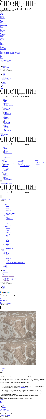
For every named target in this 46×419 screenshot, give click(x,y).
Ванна (7, 217)
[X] (4, 292)
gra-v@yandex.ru (3, 68)
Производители (2, 400)
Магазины (2, 401)
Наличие (3, 368)
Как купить (5, 252)
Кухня (7, 223)
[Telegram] (9, 292)
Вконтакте (3, 72)
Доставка (3, 370)
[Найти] (1, 12)
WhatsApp (3, 75)
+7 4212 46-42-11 (5, 61)
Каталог (5, 203)
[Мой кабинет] (0, 182)
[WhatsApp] (7, 292)
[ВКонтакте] (0, 292)
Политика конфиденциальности (6, 415)
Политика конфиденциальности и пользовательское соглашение (15, 262)
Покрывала (2, 303)
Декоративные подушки (7, 303)
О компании (2, 399)
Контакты (1, 402)
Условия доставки (8, 258)
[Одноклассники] (2, 292)
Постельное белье (8, 210)
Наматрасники (8, 228)
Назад (7, 205)
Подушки (7, 206)
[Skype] (8, 292)
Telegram (3, 73)
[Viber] (5, 292)
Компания (5, 266)
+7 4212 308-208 (3, 59)
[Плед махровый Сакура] (18, 365)
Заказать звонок (6, 280)
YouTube (3, 74)
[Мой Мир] (3, 292)
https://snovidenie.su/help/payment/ (23, 387)
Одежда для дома (8, 232)
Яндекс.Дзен (4, 289)
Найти (1, 418)
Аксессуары (7, 240)
